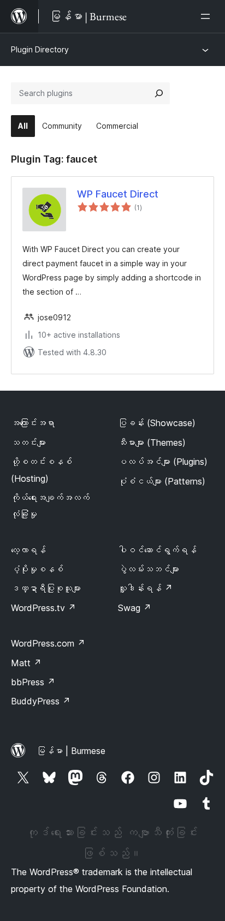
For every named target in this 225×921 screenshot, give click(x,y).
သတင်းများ (28, 442)
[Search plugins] (159, 93)
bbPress (33, 682)
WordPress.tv (43, 607)
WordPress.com (48, 643)
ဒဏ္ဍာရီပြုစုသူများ (46, 588)
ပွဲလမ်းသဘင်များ (148, 569)
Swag (134, 607)
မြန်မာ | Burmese (71, 750)
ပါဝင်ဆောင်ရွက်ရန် (157, 550)
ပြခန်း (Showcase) (157, 422)
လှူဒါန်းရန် (145, 588)
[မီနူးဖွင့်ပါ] (207, 16)
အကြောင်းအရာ (33, 422)
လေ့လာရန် (28, 550)
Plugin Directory (40, 49)
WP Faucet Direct (117, 194)
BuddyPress (40, 701)
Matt (26, 662)
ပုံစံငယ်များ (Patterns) (161, 481)
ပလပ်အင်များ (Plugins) (163, 461)
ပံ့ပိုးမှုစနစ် (37, 569)
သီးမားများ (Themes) (152, 442)
